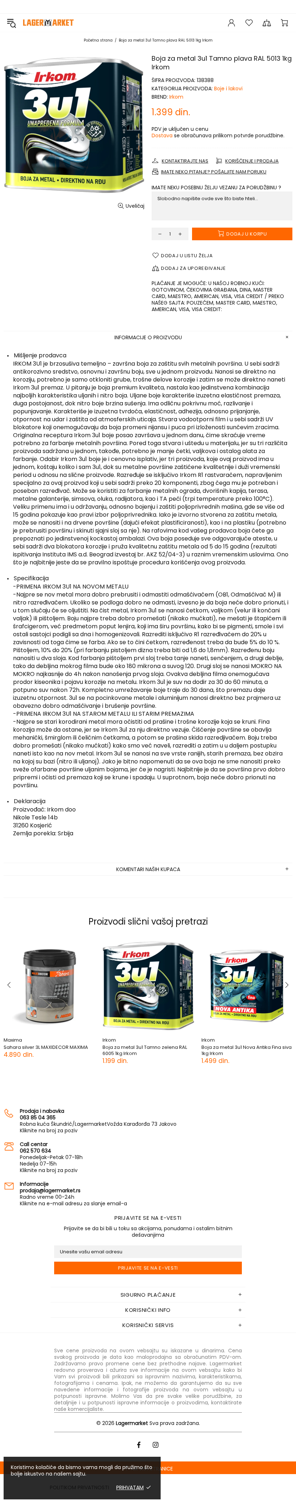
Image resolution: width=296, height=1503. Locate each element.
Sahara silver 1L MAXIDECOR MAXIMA (45, 1047)
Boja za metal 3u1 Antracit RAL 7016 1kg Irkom (245, 1050)
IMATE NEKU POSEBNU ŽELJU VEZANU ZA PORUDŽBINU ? (216, 187)
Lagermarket (48, 22)
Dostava (162, 135)
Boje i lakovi (228, 88)
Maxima (13, 1040)
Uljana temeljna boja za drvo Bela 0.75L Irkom (148, 1050)
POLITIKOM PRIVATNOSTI (79, 1487)
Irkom (176, 97)
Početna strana (98, 40)
